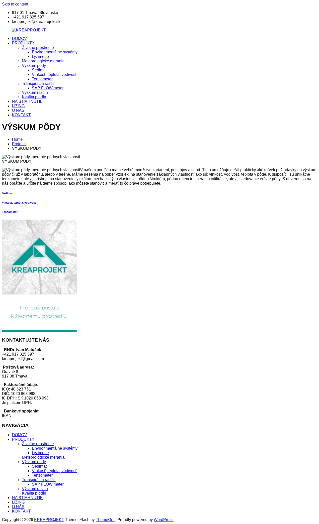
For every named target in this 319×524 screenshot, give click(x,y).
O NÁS (18, 110)
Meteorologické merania (43, 61)
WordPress (163, 520)
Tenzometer (42, 79)
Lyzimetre (40, 56)
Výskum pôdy (34, 65)
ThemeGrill (105, 520)
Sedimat (39, 70)
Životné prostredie (38, 47)
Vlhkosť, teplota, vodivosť (54, 74)
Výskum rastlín (35, 92)
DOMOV (19, 38)
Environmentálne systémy (55, 52)
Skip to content (15, 4)
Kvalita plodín (34, 97)
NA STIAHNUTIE (27, 101)
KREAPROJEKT (49, 520)
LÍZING (18, 106)
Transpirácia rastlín (39, 83)
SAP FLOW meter (48, 88)
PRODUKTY (23, 43)
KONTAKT (21, 115)
